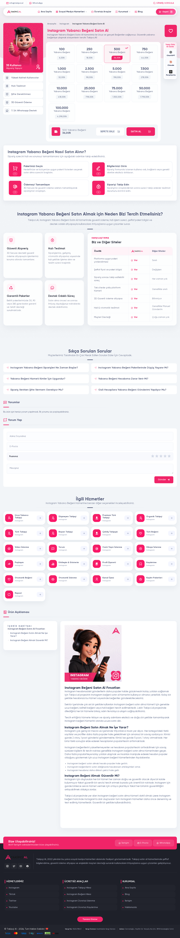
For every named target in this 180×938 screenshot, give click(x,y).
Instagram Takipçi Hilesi (79, 888)
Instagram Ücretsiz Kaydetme (82, 907)
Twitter (12, 901)
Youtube (13, 907)
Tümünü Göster (90, 919)
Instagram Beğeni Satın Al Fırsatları (26, 629)
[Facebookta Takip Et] (27, 866)
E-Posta (144, 843)
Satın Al (136, 131)
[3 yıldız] (161, 456)
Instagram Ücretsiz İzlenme (81, 901)
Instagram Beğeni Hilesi (79, 894)
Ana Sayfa (130, 888)
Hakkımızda (131, 907)
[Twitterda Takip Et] (14, 866)
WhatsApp (37, 3)
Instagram (14, 888)
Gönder (162, 480)
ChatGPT (171, 55)
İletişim (125, 843)
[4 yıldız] (165, 456)
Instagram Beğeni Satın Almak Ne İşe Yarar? (29, 634)
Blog (127, 894)
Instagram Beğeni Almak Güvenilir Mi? (29, 640)
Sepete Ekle (107, 131)
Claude (170, 65)
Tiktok (12, 894)
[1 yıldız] (152, 456)
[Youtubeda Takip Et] (21, 866)
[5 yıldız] (169, 456)
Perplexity (171, 75)
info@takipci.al (16, 3)
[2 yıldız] (157, 456)
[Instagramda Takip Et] (7, 866)
